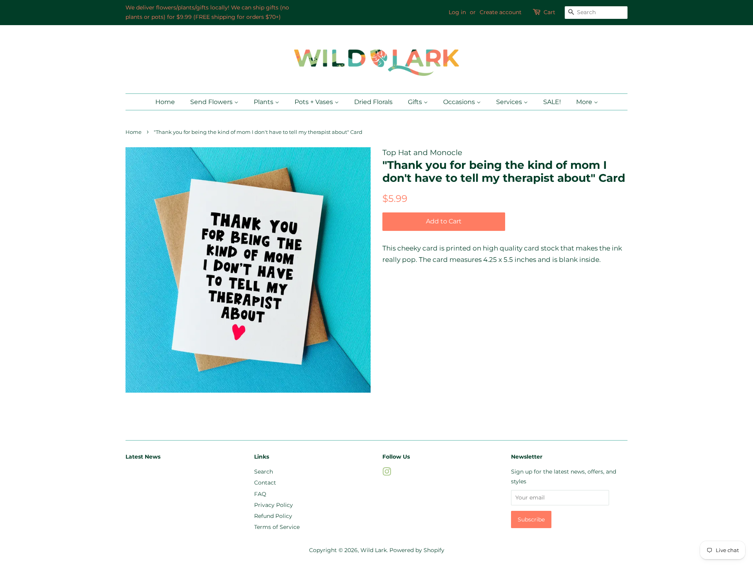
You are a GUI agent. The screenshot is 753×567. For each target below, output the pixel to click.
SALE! (552, 102)
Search (263, 471)
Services (510, 102)
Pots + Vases (315, 102)
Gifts (416, 102)
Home (165, 102)
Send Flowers (212, 102)
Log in (457, 12)
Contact (265, 482)
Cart (549, 12)
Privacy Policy (273, 504)
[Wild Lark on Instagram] (386, 473)
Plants (264, 102)
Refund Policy (273, 515)
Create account (501, 12)
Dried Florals (373, 102)
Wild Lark (373, 550)
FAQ (260, 493)
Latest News (143, 456)
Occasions (460, 102)
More (585, 102)
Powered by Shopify (416, 550)
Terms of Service (277, 526)
